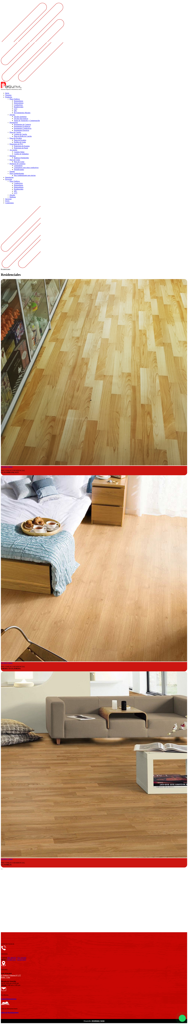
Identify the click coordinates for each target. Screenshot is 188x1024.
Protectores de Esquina (22, 146)
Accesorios (13, 150)
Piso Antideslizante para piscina (25, 175)
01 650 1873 (21, 960)
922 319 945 (22, 958)
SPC (15, 111)
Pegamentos (14, 122)
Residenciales (18, 107)
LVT (15, 109)
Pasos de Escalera (16, 138)
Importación (9, 177)
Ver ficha (4, 467)
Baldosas (13, 156)
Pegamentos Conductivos (22, 128)
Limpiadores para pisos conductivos (26, 167)
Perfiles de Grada (20, 142)
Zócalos (12, 115)
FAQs (7, 201)
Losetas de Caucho (20, 134)
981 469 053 (11, 958)
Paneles (12, 171)
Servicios (8, 199)
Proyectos (8, 179)
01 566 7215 (11, 960)
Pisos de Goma (15, 160)
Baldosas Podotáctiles (21, 158)
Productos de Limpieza (17, 164)
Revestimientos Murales (22, 113)
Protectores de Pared (21, 148)
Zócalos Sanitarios (20, 117)
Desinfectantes (19, 169)
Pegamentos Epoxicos (21, 130)
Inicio (7, 93)
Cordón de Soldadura (21, 154)
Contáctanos (9, 203)
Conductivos (18, 105)
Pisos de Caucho (15, 132)
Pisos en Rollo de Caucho (23, 136)
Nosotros (8, 95)
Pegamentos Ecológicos (22, 126)
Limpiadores (18, 166)
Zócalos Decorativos (21, 119)
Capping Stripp (19, 152)
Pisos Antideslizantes (17, 173)
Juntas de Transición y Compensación (27, 120)
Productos (8, 97)
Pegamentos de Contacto (22, 124)
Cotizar (10, 467)
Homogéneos (18, 101)
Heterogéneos (18, 103)
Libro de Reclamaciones (10, 1012)
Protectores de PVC (16, 144)
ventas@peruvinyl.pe (8, 999)
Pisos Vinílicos (15, 99)
